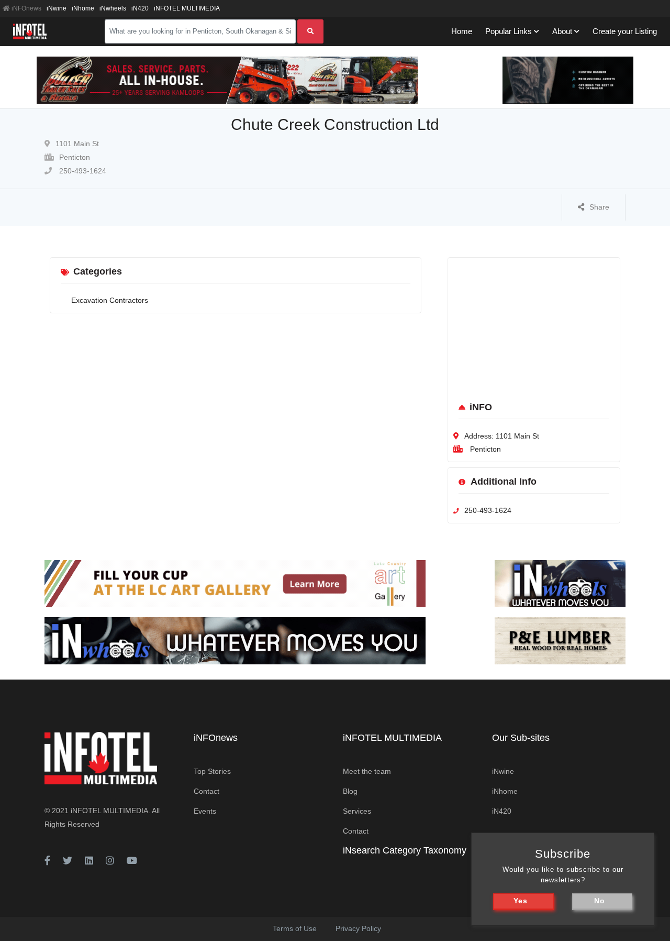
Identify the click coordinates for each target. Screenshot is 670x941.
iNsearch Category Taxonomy (404, 850)
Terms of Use (295, 928)
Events (205, 811)
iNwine (56, 8)
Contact (206, 791)
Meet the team (367, 771)
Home (461, 31)
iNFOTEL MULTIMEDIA (187, 8)
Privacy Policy (358, 928)
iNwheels (112, 8)
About (562, 31)
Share (599, 207)
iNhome (83, 8)
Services (357, 811)
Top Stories (212, 771)
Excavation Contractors (109, 300)
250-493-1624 (81, 171)
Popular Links (508, 31)
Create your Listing (625, 31)
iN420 (140, 8)
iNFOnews (25, 8)
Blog (350, 791)
